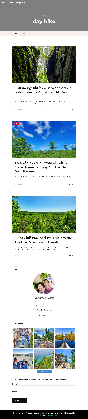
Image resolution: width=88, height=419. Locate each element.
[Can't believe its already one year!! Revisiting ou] (23, 359)
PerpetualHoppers (14, 2)
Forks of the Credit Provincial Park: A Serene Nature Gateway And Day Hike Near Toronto (41, 167)
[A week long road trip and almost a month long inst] (44, 359)
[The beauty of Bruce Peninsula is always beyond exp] (65, 359)
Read (70, 110)
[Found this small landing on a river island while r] (65, 338)
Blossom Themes (35, 415)
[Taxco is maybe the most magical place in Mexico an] (23, 338)
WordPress (54, 415)
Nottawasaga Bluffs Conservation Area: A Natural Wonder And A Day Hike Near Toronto (43, 92)
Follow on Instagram (45, 371)
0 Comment (18, 110)
